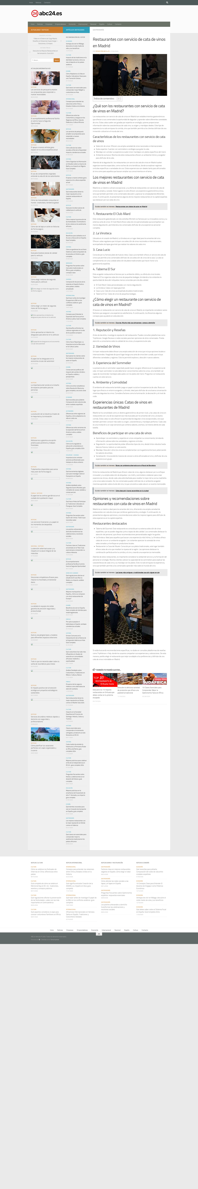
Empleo (68, 619)
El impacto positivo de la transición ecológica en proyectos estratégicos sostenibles (44, 690)
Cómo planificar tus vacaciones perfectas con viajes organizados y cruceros (43, 748)
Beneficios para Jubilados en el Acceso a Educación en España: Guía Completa (76, 238)
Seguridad (69, 455)
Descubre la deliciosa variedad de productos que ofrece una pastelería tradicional (129, 690)
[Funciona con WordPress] (39, 939)
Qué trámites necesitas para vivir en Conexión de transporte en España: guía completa (76, 809)
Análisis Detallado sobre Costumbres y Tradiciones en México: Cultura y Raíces (75, 672)
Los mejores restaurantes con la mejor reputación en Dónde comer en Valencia (75, 823)
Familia (33, 493)
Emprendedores (60, 24)
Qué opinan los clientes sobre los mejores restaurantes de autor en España (75, 358)
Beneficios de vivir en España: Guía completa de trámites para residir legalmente (76, 610)
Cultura (109, 24)
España (101, 24)
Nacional (93, 24)
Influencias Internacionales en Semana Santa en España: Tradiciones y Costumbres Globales (80, 914)
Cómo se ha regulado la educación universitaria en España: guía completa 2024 (75, 446)
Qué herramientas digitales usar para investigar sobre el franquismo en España (75, 474)
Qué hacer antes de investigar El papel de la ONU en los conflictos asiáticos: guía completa (81, 900)
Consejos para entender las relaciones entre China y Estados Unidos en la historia (75, 104)
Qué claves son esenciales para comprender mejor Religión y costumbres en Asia (76, 90)
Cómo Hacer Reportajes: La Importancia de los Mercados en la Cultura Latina (75, 344)
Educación (69, 233)
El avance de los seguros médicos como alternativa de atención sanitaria (75, 686)
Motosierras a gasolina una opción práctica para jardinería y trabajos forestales (43, 442)
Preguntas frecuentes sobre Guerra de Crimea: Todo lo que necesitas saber (75, 517)
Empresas (49, 24)
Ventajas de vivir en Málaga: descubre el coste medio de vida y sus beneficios (75, 46)
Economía (72, 24)
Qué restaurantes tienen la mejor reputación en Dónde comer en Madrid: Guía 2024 (75, 700)
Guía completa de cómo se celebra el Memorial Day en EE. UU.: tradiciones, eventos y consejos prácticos (45, 885)
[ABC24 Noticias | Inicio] (47, 13)
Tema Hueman (55, 939)
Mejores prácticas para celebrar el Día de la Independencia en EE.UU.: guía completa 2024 (76, 763)
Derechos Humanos (72, 573)
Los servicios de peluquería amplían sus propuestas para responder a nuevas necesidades (44, 92)
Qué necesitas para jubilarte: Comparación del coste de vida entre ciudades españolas (76, 402)
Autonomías (69, 411)
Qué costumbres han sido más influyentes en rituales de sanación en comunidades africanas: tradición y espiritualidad (76, 656)
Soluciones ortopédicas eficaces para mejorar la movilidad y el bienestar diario (44, 579)
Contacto (47, 3)
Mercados (69, 263)
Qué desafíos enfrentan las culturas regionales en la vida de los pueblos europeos (75, 330)
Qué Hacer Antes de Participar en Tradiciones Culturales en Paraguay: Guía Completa (76, 504)
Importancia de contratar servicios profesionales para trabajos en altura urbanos (75, 460)
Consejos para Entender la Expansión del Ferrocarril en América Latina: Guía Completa (76, 316)
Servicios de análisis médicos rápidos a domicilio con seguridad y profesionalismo (45, 719)
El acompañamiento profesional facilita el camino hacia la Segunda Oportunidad (45, 120)
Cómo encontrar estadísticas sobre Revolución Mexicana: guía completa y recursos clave (76, 388)
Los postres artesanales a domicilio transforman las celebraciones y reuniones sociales (114, 907)
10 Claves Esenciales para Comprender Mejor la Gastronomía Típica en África (152, 690)
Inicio (31, 3)
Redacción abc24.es (103, 51)
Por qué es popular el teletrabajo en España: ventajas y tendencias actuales (76, 624)
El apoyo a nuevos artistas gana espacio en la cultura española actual (76, 180)
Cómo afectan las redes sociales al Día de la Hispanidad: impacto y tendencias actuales (76, 150)
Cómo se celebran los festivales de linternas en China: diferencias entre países (44, 871)
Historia (68, 159)
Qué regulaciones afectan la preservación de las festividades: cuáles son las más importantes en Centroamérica (46, 900)
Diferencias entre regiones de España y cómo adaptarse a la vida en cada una (75, 416)
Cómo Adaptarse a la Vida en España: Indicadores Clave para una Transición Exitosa (76, 76)
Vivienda (68, 279)
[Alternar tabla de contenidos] (117, 98)
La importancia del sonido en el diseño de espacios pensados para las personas (45, 387)
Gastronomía (98, 30)
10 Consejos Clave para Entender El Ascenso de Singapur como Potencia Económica (149, 885)
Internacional (82, 24)
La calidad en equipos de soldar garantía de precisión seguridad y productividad (43, 608)
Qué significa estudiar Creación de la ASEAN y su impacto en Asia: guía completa (79, 885)
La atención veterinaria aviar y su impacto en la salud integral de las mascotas (43, 550)
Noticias (38, 3)
